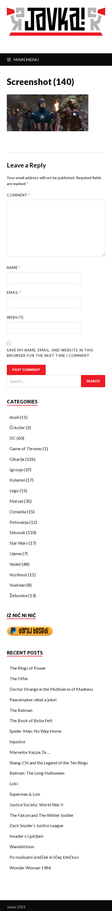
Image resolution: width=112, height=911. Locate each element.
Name (14, 267)
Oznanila (18, 511)
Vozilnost (18, 574)
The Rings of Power (28, 667)
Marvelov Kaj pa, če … (30, 752)
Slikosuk (17, 532)
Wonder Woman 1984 (30, 867)
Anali (14, 417)
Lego (14, 490)
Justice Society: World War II (36, 804)
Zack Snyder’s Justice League (36, 825)
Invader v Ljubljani (26, 835)
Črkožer (17, 427)
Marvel (16, 501)
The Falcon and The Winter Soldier (42, 815)
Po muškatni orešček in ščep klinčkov (44, 857)
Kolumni (17, 479)
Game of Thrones (26, 448)
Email (14, 292)
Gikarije (17, 459)
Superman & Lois (25, 794)
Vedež (15, 564)
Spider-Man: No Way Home (35, 731)
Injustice (17, 741)
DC (13, 437)
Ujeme (16, 553)
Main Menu (26, 59)
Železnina (18, 595)
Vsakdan (18, 584)
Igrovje (16, 469)
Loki (14, 783)
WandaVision (22, 846)
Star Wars (19, 542)
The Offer (19, 678)
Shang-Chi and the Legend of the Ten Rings (49, 762)
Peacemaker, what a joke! (33, 699)
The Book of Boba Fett (31, 720)
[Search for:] (56, 381)
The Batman (21, 710)
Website (15, 317)
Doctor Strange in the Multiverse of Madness (51, 689)
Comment (18, 195)
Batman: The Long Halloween (37, 772)
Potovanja (19, 522)
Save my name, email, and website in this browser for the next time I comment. (50, 353)
